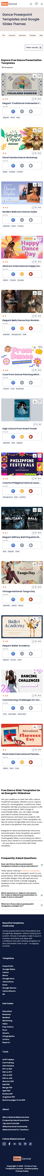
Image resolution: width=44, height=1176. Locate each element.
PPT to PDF (7, 1069)
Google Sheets (9, 988)
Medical (6, 1017)
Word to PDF (8, 1081)
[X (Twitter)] (20, 1144)
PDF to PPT (7, 1072)
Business (6, 1014)
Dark (24, 334)
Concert (12, 35)
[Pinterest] (25, 1144)
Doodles (21, 280)
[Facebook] (9, 1144)
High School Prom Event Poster (19, 428)
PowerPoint (7, 966)
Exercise (22, 35)
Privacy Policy (22, 1171)
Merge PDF (7, 1087)
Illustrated (20, 389)
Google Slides (8, 969)
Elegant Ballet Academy (16, 645)
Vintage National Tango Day (18, 591)
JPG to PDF (7, 1075)
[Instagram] (4, 1144)
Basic (14, 226)
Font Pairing (8, 1062)
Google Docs (8, 978)
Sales (4, 1024)
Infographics (8, 1036)
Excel (4, 985)
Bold (16, 497)
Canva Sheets (9, 991)
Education (7, 1011)
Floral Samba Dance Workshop (19, 157)
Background (16, 334)
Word (5, 975)
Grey (18, 117)
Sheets (5, 1033)
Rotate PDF (7, 1094)
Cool (5, 714)
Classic (21, 226)
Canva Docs (8, 981)
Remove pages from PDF (13, 1100)
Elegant (6, 117)
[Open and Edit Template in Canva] (13, 111)
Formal (13, 660)
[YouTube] (14, 1144)
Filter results (32, 47)
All (3, 994)
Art (4, 35)
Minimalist (22, 714)
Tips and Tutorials (10, 1123)
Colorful (20, 172)
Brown (21, 605)
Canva (5, 972)
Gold (17, 551)
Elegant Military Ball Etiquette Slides (22, 537)
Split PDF (6, 1091)
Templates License (14, 1168)
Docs (4, 1030)
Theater (33, 35)
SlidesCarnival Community (14, 1126)
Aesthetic (6, 226)
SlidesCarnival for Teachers (15, 1129)
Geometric (12, 714)
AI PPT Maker (8, 1059)
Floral (13, 117)
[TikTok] (30, 1144)
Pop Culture (8, 1027)
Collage (12, 172)
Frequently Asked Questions (15, 1120)
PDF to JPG (7, 1078)
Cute (12, 389)
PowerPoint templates (30, 871)
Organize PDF (8, 1097)
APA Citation (8, 1066)
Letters (5, 1039)
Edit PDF (6, 1084)
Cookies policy (31, 1168)
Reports (6, 1042)
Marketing (7, 1020)
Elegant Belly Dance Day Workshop (22, 320)
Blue (13, 443)
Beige (5, 172)
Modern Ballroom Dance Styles (19, 211)
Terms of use (30, 1166)
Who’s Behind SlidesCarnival (15, 1117)
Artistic (5, 280)
